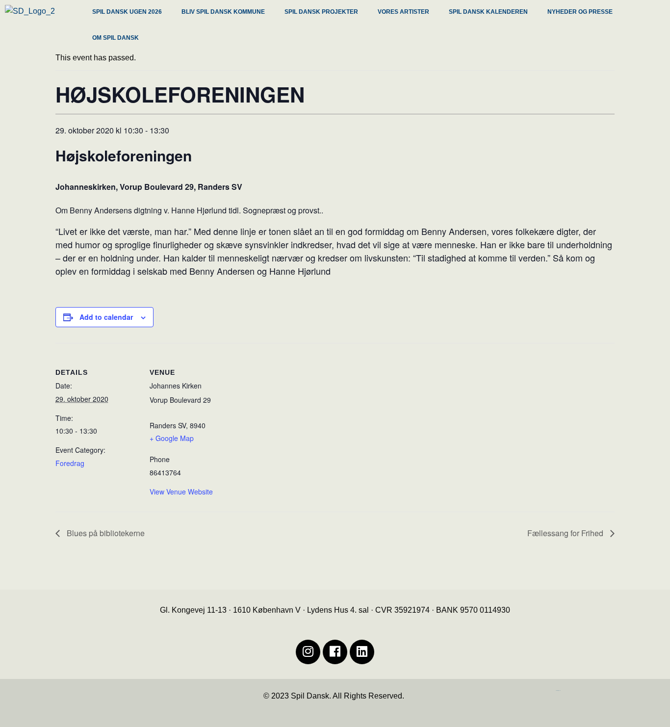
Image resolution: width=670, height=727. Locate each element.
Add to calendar (106, 317)
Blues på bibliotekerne (105, 533)
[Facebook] (335, 652)
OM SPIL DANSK (115, 37)
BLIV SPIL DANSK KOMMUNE (223, 11)
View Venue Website (181, 491)
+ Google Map (172, 438)
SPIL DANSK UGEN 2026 (127, 11)
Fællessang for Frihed (566, 533)
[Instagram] (308, 652)
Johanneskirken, (86, 186)
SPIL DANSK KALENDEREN (488, 11)
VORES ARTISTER (403, 11)
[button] (129, 13)
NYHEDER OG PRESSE (580, 11)
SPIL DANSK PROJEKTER (321, 11)
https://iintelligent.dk (558, 690)
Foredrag (69, 463)
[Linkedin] (362, 652)
